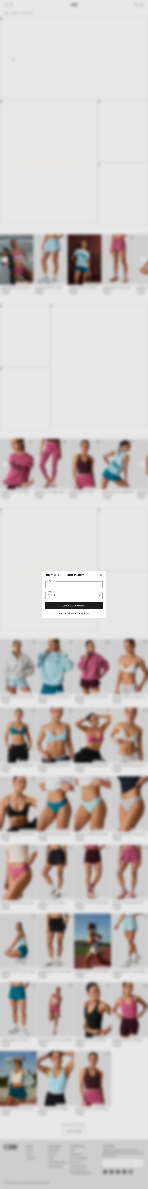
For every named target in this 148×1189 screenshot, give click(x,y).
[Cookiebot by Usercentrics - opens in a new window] (117, 564)
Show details (124, 614)
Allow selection (73, 622)
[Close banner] (136, 565)
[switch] (58, 603)
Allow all (116, 622)
